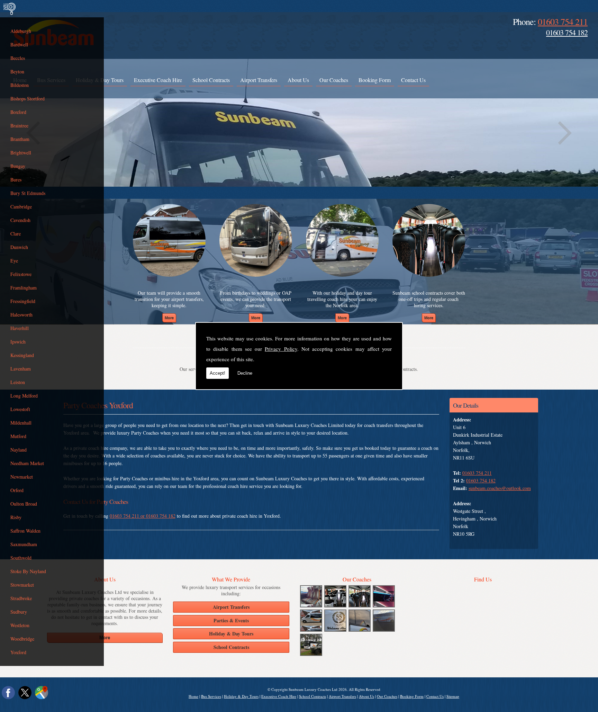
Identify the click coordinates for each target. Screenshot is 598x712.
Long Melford (24, 395)
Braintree (19, 125)
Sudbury (18, 611)
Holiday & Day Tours (241, 696)
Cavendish (20, 220)
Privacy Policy (281, 348)
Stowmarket (22, 584)
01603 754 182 (567, 32)
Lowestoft (20, 409)
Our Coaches (333, 79)
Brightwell (20, 152)
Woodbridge (22, 638)
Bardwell (19, 44)
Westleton (19, 625)
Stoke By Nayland (28, 571)
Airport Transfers (258, 79)
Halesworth (21, 314)
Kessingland (22, 355)
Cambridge (21, 206)
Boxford (18, 112)
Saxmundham (23, 544)
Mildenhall (20, 422)
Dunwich (19, 247)
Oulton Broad (23, 503)
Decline (244, 373)
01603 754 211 (563, 21)
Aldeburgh (20, 31)
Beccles (17, 58)
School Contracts (211, 79)
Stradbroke (21, 598)
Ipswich (18, 341)
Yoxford (18, 652)
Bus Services (211, 696)
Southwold (20, 557)
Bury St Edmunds (27, 193)
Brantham (19, 139)
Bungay (17, 166)
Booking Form (375, 79)
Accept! (217, 373)
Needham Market (27, 463)
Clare (15, 233)
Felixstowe (20, 274)
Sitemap (452, 696)
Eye (14, 260)
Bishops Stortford (27, 98)
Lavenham (20, 368)
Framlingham (23, 287)
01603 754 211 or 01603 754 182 (142, 516)
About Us (298, 79)
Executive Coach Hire (158, 79)
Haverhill (19, 328)
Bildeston (19, 85)
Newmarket (21, 476)
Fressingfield (22, 301)
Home (193, 696)
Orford (17, 490)
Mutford (18, 436)
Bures (15, 179)
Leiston (17, 382)
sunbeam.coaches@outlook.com (500, 488)
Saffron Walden (25, 530)
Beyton (17, 71)
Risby (15, 517)
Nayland (18, 449)
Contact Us (413, 79)
